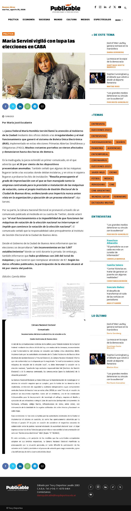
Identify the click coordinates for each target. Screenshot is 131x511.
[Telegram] (35, 106)
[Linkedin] (105, 7)
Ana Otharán (114, 303)
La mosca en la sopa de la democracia (117, 60)
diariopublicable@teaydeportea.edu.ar (56, 495)
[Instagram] (100, 7)
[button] (125, 8)
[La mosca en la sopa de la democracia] (97, 62)
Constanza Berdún (117, 280)
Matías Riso (113, 86)
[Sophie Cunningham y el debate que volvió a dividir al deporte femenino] (97, 78)
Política (8, 34)
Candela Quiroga (116, 258)
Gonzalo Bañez (115, 287)
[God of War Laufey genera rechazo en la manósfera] (97, 46)
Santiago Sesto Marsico (115, 66)
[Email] (42, 106)
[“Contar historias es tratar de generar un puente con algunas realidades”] (97, 269)
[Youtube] (119, 7)
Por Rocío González (117, 102)
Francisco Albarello (112, 241)
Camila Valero (115, 265)
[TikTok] (110, 7)
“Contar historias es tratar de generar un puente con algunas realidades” (117, 273)
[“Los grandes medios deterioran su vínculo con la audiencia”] (97, 96)
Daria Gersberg (115, 52)
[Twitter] (114, 7)
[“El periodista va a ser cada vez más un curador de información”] (97, 244)
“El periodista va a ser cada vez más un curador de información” (117, 251)
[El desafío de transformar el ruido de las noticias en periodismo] (97, 291)
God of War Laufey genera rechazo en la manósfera (117, 45)
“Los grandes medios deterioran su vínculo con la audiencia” (117, 95)
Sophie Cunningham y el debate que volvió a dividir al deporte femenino (118, 78)
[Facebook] (95, 7)
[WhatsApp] (27, 106)
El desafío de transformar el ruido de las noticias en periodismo (117, 295)
